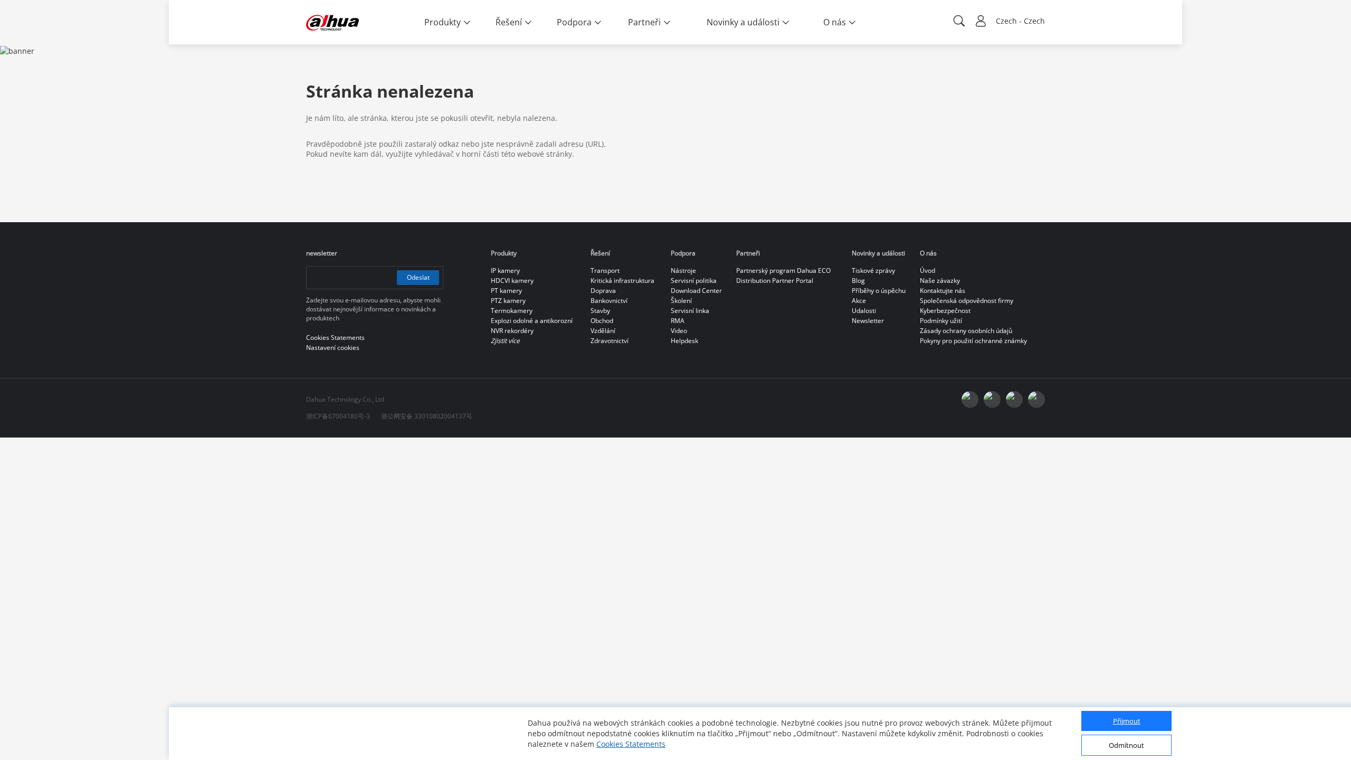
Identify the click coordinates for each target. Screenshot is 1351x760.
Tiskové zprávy (873, 270)
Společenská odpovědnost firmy (966, 300)
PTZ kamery (508, 300)
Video (679, 330)
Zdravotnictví (610, 340)
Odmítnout (1126, 745)
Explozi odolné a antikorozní (532, 320)
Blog (858, 280)
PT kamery (506, 290)
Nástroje (683, 270)
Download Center (696, 290)
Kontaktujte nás (942, 290)
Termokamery (511, 310)
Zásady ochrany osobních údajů (966, 330)
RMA (677, 320)
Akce (859, 300)
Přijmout (1126, 721)
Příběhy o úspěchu (879, 290)
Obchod (602, 320)
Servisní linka (690, 310)
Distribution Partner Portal (774, 280)
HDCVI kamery (512, 280)
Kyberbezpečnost (945, 310)
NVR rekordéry (512, 330)
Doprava (603, 290)
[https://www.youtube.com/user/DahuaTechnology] (1014, 399)
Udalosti (864, 310)
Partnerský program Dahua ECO (783, 270)
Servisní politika (694, 280)
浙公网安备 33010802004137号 (426, 416)
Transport (605, 270)
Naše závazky (940, 280)
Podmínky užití (941, 320)
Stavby (600, 310)
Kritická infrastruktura (622, 280)
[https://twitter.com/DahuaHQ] (970, 399)
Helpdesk (684, 340)
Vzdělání (603, 330)
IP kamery (505, 270)
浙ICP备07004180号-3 (338, 416)
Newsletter (868, 320)
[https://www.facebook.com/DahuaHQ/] (992, 399)
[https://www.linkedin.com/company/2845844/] (1036, 399)
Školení (681, 300)
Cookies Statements (630, 744)
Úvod (927, 270)
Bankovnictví (609, 300)
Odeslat (418, 277)
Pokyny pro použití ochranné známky (973, 340)
